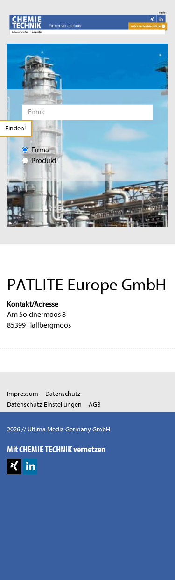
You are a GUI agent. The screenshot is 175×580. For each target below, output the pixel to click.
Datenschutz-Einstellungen (44, 404)
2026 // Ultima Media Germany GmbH (58, 429)
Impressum (22, 394)
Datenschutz (62, 394)
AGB (95, 404)
